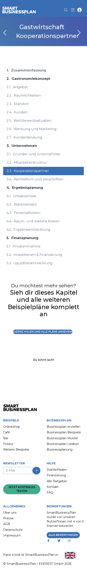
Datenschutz (13, 529)
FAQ (50, 492)
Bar (5, 438)
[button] (79, 10)
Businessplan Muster (62, 438)
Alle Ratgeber (57, 481)
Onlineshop (11, 426)
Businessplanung (59, 449)
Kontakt (52, 486)
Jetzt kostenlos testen (21, 489)
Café (6, 432)
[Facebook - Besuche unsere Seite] (49, 541)
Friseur (8, 444)
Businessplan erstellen (63, 426)
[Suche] (66, 9)
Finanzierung (56, 475)
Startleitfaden (57, 469)
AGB (6, 524)
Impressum (12, 535)
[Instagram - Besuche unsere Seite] (70, 541)
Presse (8, 518)
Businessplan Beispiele (64, 432)
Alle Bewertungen (63, 534)
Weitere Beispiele (16, 449)
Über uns (10, 512)
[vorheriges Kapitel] (5, 33)
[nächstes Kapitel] (78, 33)
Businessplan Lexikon (63, 444)
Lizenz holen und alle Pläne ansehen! (42, 331)
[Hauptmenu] (73, 10)
